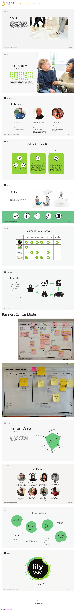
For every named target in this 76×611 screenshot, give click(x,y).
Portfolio (21, 3)
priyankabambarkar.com (39, 600)
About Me (32, 3)
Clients (27, 3)
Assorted (41, 3)
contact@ (33, 600)
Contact (46, 3)
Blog (36, 3)
